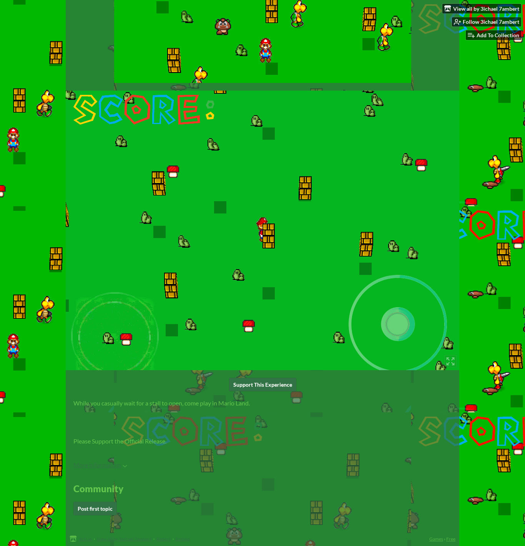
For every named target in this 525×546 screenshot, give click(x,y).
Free (450, 539)
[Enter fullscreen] (450, 361)
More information (97, 464)
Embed (183, 539)
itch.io (85, 539)
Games (436, 539)
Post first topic (95, 508)
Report (163, 539)
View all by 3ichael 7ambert (124, 539)
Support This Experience (262, 384)
